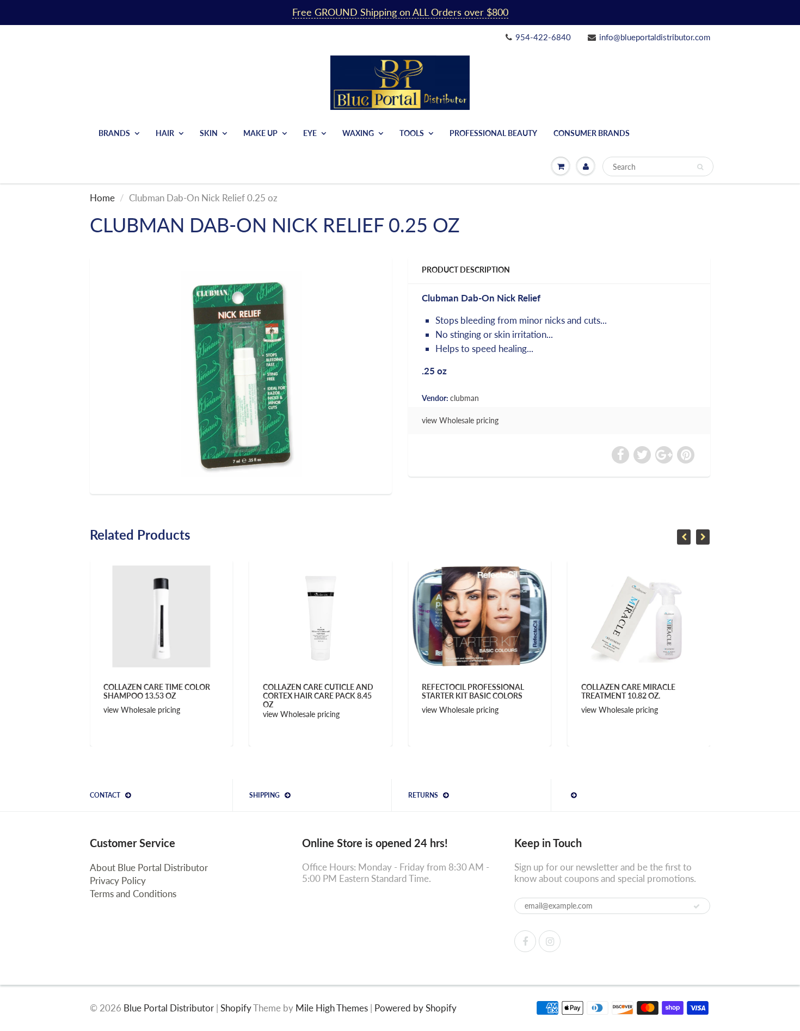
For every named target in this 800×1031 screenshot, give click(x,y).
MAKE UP (260, 133)
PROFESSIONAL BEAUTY (493, 133)
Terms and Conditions (133, 893)
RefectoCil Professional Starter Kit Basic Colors (419, 691)
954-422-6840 (543, 37)
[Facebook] (525, 941)
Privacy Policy (118, 880)
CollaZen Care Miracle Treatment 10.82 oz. (575, 691)
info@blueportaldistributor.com (654, 37)
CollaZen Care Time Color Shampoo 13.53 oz (103, 691)
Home (102, 197)
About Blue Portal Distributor (149, 867)
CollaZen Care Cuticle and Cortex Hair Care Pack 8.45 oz (265, 695)
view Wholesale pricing (460, 420)
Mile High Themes (332, 1008)
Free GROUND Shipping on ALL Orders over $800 (400, 12)
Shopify (235, 1008)
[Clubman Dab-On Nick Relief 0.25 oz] (240, 373)
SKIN (209, 133)
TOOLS (411, 133)
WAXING (358, 133)
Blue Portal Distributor (170, 1008)
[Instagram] (550, 941)
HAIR (165, 133)
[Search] (700, 167)
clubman (464, 398)
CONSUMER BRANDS (591, 133)
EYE (310, 133)
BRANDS (114, 133)
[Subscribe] (696, 906)
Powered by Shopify (415, 1008)
